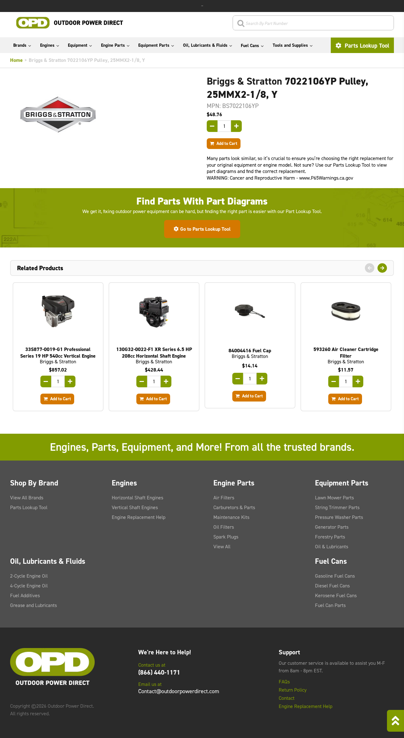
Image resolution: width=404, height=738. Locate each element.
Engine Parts (113, 45)
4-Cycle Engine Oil (29, 585)
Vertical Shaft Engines (135, 507)
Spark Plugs (225, 536)
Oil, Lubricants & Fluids (205, 45)
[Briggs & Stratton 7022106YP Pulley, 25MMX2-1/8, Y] (103, 114)
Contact (286, 698)
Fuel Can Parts (330, 605)
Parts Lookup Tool (366, 46)
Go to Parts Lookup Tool (205, 229)
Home (16, 60)
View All (221, 546)
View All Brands (26, 497)
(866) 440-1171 (159, 672)
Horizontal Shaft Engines (137, 497)
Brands (20, 45)
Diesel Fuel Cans (332, 585)
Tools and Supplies (290, 45)
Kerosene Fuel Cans (336, 595)
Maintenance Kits (231, 517)
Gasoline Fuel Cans (335, 576)
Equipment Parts (153, 45)
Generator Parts (331, 527)
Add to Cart (226, 143)
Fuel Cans (250, 46)
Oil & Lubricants (331, 546)
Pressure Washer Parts (339, 517)
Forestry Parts (330, 536)
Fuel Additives (25, 595)
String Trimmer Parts (337, 507)
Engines (47, 45)
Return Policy (292, 690)
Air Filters (223, 497)
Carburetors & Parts (234, 507)
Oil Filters (223, 527)
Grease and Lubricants (33, 605)
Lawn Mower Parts (334, 497)
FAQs (284, 681)
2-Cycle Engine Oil (29, 576)
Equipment (77, 45)
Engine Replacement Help (138, 517)
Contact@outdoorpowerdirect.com (178, 691)
